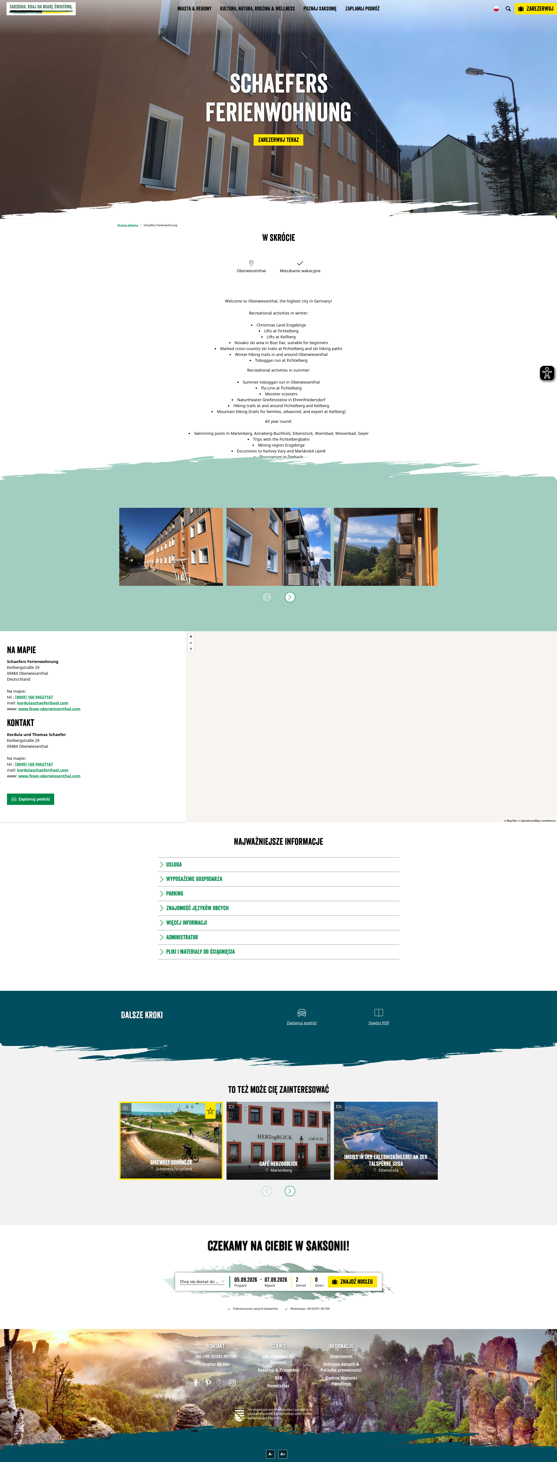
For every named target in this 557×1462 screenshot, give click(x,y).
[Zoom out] (191, 643)
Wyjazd (270, 1285)
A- (270, 1454)
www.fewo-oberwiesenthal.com (49, 708)
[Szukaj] (508, 8)
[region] (371, 727)
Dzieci (319, 1285)
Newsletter (278, 1385)
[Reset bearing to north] (191, 649)
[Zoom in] (191, 636)
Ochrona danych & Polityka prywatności (341, 1366)
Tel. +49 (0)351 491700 (216, 1356)
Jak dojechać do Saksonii (278, 1359)
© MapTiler (510, 821)
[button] (278, 140)
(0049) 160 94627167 (34, 697)
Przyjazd (240, 1285)
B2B (278, 1377)
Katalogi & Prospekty (278, 1369)
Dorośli (301, 1285)
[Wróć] (267, 597)
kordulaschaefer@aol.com (42, 703)
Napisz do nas (216, 1364)
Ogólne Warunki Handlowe (341, 1380)
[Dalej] (290, 597)
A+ (282, 1454)
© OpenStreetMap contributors (537, 821)
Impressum (341, 1356)
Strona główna (127, 225)
